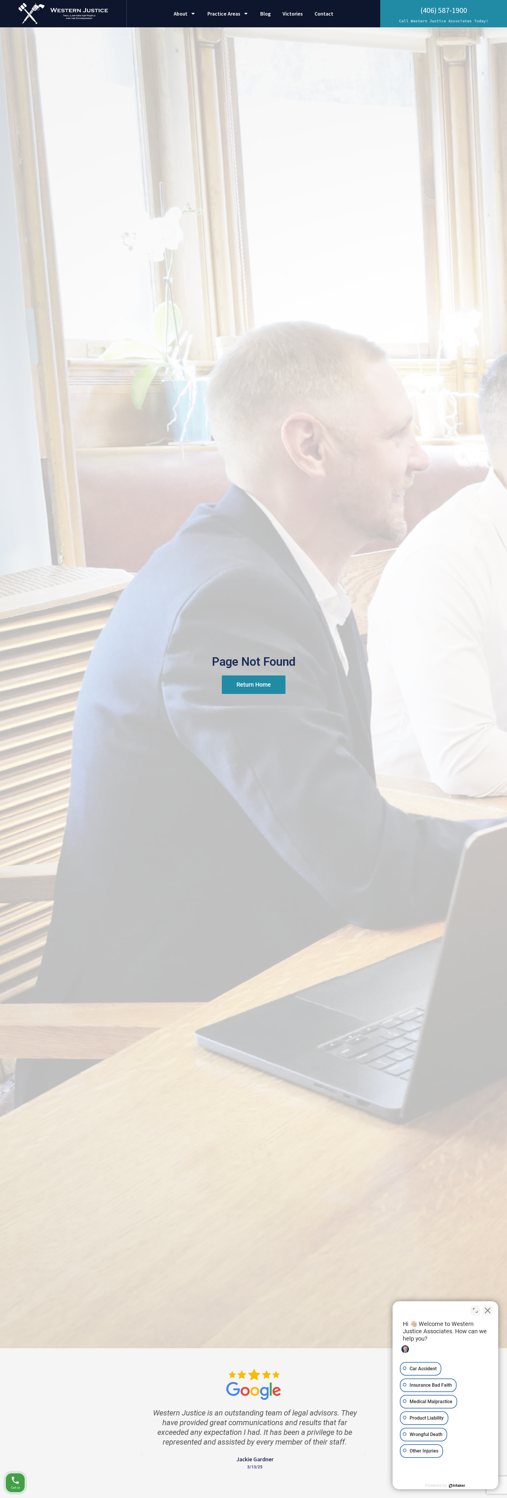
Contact (324, 13)
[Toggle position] (475, 1310)
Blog (265, 13)
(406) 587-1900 (443, 10)
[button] (142, 1454)
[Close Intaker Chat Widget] (487, 1310)
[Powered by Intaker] (457, 1485)
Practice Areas (223, 13)
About (180, 13)
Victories (293, 13)
